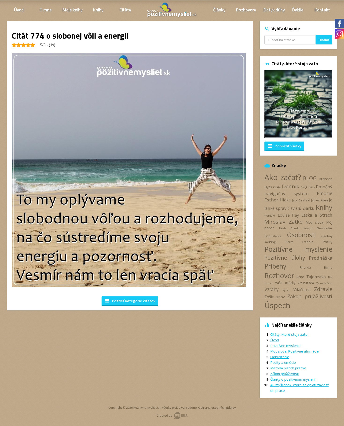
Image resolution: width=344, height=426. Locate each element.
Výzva (286, 290)
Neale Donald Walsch (295, 228)
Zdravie (323, 289)
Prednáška (320, 258)
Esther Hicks (277, 200)
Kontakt (322, 9)
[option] (273, 104)
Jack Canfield (301, 200)
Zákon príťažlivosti (309, 296)
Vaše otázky (285, 282)
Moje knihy (72, 9)
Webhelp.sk (181, 415)
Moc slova (314, 222)
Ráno (300, 276)
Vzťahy (271, 289)
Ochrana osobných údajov (217, 407)
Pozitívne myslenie (298, 249)
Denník (290, 186)
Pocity (327, 241)
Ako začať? (282, 177)
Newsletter (324, 228)
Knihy (98, 9)
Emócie (324, 193)
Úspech (277, 305)
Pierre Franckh (299, 242)
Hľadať (323, 40)
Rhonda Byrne (316, 267)
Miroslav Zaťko (283, 221)
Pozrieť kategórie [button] (129, 301)
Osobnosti (301, 235)
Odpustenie (272, 236)
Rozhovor (279, 275)
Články (219, 9)
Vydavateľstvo (324, 283)
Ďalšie (298, 9)
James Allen (319, 200)
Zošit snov (274, 296)
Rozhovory (246, 9)
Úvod (19, 9)
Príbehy (275, 266)
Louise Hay (288, 215)
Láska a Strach (316, 215)
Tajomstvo (316, 276)
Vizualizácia (306, 283)
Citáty (125, 9)
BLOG (310, 178)
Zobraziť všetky (284, 146)
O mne (46, 9)
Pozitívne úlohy (284, 257)
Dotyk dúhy (274, 9)
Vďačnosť (301, 289)
